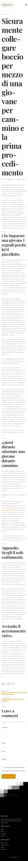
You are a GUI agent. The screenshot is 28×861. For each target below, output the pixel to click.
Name (4, 743)
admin (4, 179)
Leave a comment (22, 179)
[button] (26, 5)
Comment (5, 727)
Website (4, 759)
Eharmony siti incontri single (9, 684)
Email (4, 751)
